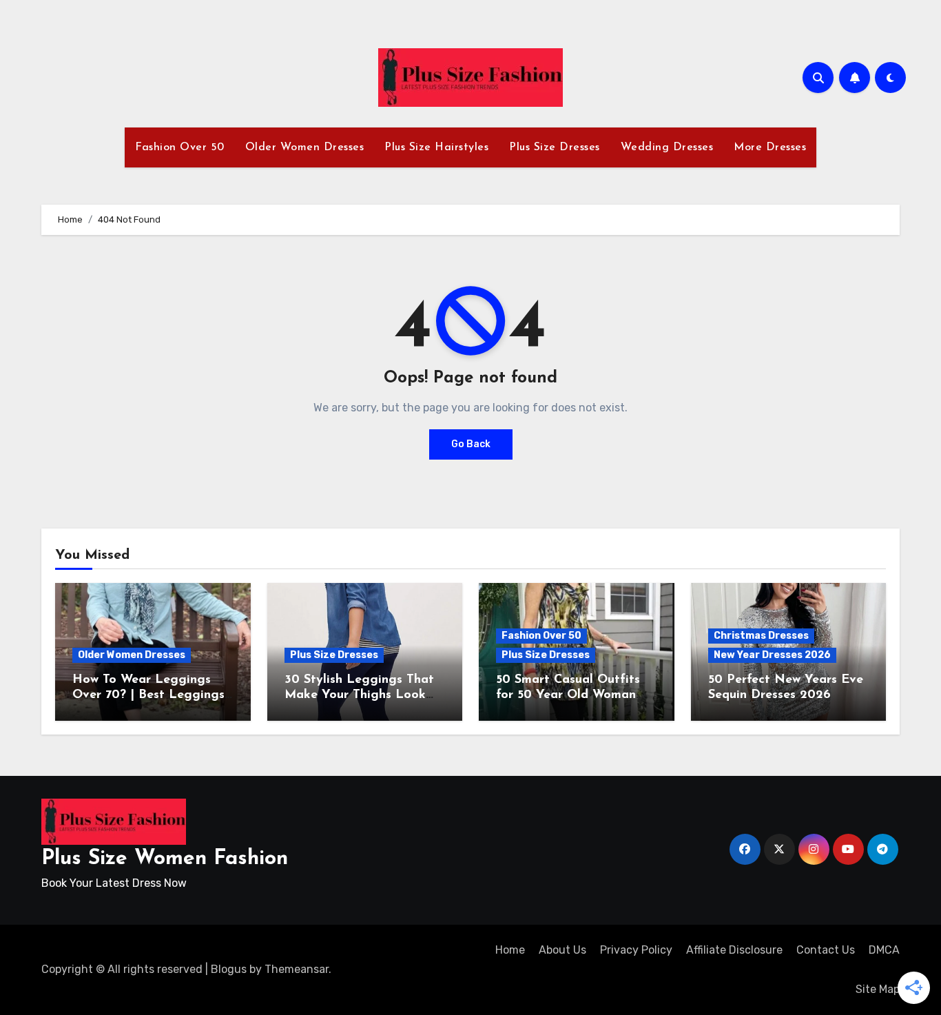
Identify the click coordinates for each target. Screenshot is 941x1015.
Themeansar (297, 969)
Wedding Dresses (667, 147)
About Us (562, 949)
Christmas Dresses (761, 636)
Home (510, 949)
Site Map (878, 989)
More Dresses (770, 147)
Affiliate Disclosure (734, 949)
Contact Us (825, 949)
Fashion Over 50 (180, 147)
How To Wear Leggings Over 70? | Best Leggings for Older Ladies (148, 695)
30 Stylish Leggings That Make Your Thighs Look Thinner (359, 695)
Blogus (229, 969)
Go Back (470, 444)
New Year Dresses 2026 (772, 655)
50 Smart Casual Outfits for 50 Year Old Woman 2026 (568, 695)
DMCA (884, 949)
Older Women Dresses (304, 147)
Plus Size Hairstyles (436, 147)
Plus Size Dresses (554, 147)
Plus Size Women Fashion (164, 859)
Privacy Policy (636, 949)
